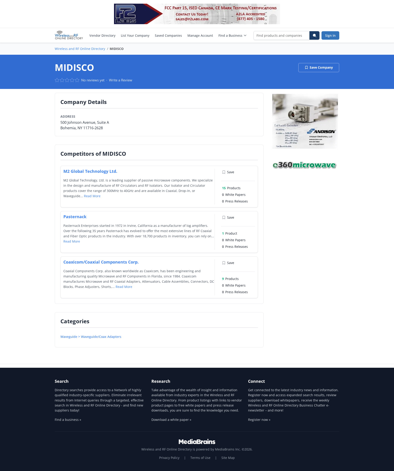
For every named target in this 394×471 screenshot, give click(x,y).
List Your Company (135, 35)
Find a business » (68, 419)
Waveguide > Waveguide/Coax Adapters (90, 336)
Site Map (228, 457)
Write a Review (120, 80)
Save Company (321, 67)
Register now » (259, 419)
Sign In (330, 35)
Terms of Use (200, 457)
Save (230, 172)
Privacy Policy (169, 457)
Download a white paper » (171, 419)
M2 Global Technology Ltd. (90, 171)
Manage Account (200, 35)
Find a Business (230, 35)
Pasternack (74, 216)
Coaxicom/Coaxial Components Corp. (101, 262)
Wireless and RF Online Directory (80, 49)
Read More (92, 196)
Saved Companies (168, 35)
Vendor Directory (102, 35)
